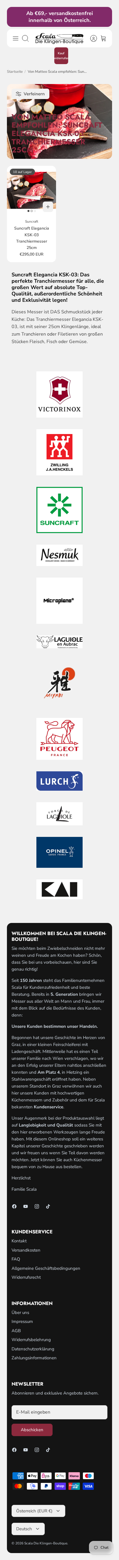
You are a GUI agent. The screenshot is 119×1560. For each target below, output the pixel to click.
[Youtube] (25, 1206)
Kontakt (19, 1241)
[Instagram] (36, 1206)
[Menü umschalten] (15, 38)
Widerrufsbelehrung (31, 1340)
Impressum (22, 1321)
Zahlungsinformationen (34, 1358)
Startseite (15, 71)
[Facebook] (14, 1206)
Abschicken (32, 1430)
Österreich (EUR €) (34, 1511)
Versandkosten (26, 1250)
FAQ (16, 1259)
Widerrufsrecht (26, 1277)
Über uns (20, 1312)
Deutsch (24, 1529)
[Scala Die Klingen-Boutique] (59, 38)
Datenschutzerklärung (33, 1349)
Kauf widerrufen (61, 55)
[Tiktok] (48, 1206)
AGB (16, 1331)
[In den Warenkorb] (48, 207)
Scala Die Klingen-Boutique (45, 1543)
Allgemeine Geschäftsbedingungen (46, 1268)
